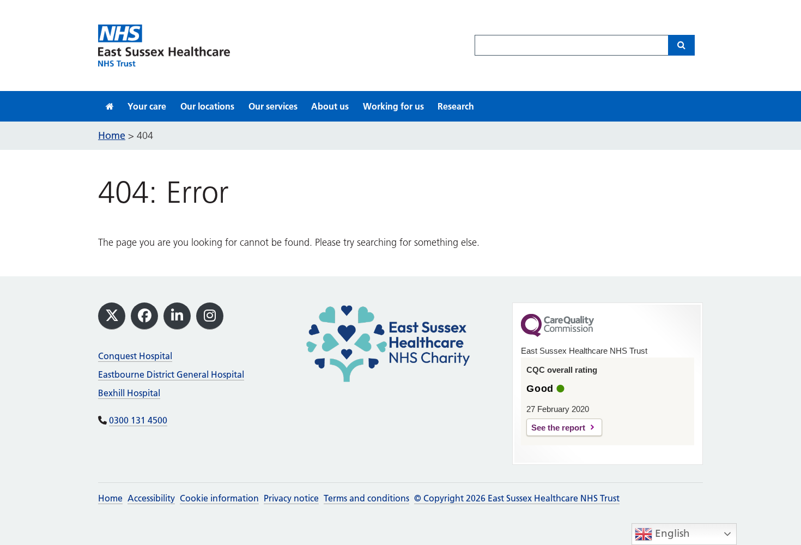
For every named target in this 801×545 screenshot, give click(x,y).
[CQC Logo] (557, 334)
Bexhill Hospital (129, 392)
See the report (558, 427)
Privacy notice (291, 498)
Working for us (393, 106)
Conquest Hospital (135, 355)
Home (110, 498)
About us (330, 106)
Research (456, 106)
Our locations (207, 106)
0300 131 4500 (138, 420)
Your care (147, 106)
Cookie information (219, 498)
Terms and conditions (366, 498)
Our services (273, 106)
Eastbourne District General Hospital (171, 374)
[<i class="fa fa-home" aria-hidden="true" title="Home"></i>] (110, 106)
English (671, 533)
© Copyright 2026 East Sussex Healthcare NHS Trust (517, 498)
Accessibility (151, 498)
